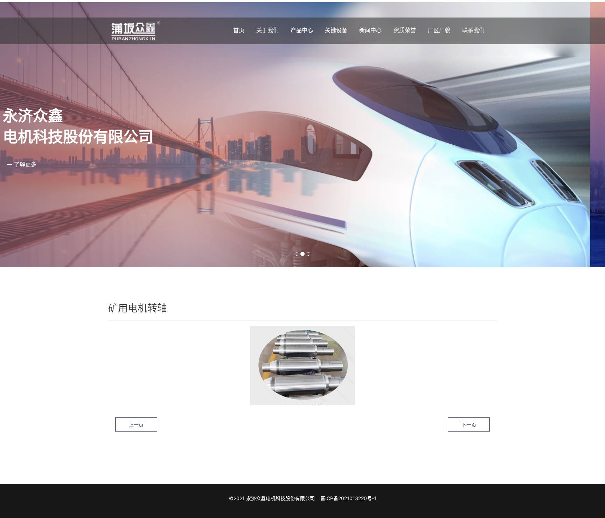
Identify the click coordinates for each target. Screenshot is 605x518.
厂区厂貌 (439, 30)
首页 (238, 30)
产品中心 (302, 30)
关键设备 (336, 30)
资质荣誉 (405, 30)
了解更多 (39, 164)
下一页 (468, 425)
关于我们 (267, 30)
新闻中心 (370, 30)
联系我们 (473, 30)
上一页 (136, 425)
